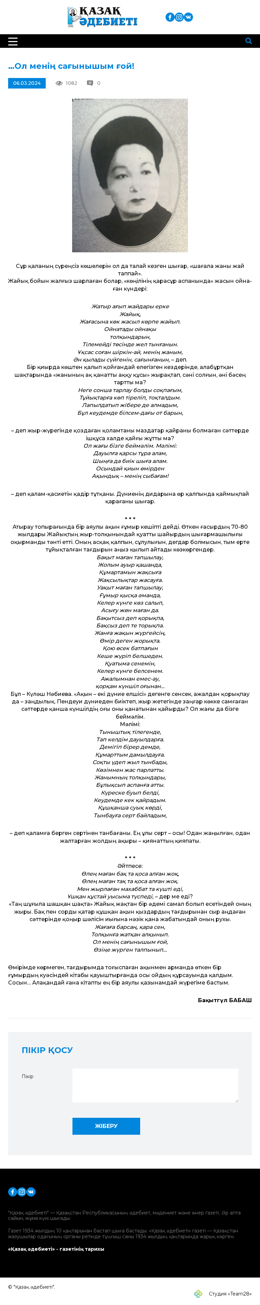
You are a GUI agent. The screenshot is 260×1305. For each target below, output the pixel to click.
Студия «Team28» (230, 1294)
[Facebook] (170, 17)
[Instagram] (179, 17)
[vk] (188, 17)
